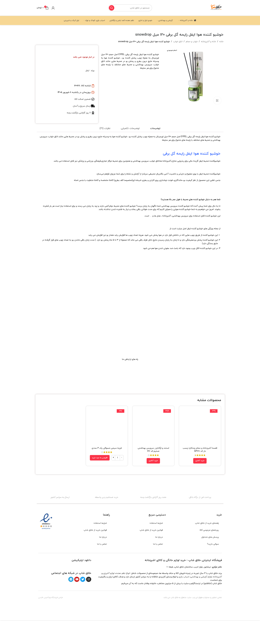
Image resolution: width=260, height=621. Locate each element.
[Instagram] (88, 579)
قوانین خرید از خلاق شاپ (151, 530)
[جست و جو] (111, 8)
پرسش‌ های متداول (210, 537)
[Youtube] (76, 579)
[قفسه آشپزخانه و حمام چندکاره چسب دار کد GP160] (200, 426)
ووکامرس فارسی (44, 597)
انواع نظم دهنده (123, 573)
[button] (100, 457)
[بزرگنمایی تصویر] (217, 100)
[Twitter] (82, 579)
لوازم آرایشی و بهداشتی (201, 576)
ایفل (87, 70)
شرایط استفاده (156, 523)
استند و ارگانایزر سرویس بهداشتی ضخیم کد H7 (153, 450)
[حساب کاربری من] (53, 8)
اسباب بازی (184, 576)
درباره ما (159, 537)
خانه (221, 41)
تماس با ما (158, 544)
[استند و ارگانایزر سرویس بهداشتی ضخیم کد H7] (153, 426)
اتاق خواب (177, 41)
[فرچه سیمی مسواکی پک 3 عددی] (106, 426)
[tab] (155, 128)
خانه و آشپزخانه (208, 41)
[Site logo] (216, 7)
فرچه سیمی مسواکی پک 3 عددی (107, 448)
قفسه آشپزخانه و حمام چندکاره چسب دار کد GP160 (200, 450)
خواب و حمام (192, 41)
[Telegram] (70, 579)
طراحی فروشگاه (57, 597)
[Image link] (82, 566)
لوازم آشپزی (108, 573)
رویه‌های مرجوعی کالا (209, 530)
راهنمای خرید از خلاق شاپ (207, 523)
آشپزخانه (217, 576)
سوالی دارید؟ (213, 544)
